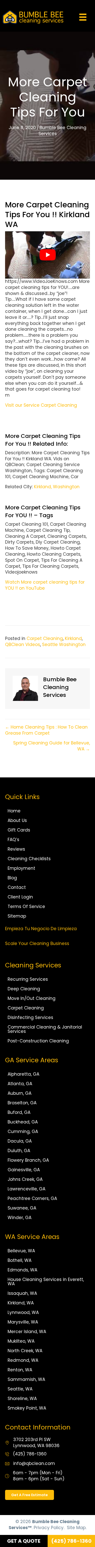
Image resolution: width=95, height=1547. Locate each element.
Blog (12, 878)
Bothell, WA (19, 1260)
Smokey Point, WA (27, 1408)
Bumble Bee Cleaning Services (63, 131)
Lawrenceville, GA (26, 1189)
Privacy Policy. (49, 1528)
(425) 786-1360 (30, 1454)
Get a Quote (23, 1540)
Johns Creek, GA (25, 1179)
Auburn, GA (19, 1093)
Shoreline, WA (22, 1398)
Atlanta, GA (20, 1084)
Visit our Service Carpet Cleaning (41, 405)
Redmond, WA (23, 1360)
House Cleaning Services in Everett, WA (46, 1281)
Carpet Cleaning (45, 638)
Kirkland (73, 638)
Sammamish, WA (26, 1379)
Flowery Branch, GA (28, 1160)
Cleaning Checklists (29, 859)
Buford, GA (19, 1112)
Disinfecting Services (30, 1017)
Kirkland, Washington (57, 487)
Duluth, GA (19, 1151)
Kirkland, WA (21, 1303)
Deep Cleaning (24, 989)
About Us (17, 820)
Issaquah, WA (22, 1293)
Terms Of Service (26, 906)
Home (14, 811)
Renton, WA (20, 1370)
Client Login (20, 897)
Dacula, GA (20, 1141)
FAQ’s (13, 840)
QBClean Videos (22, 645)
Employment (21, 868)
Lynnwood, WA (23, 1312)
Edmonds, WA (22, 1270)
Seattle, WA (20, 1389)
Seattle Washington (64, 645)
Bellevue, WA (21, 1251)
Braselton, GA (22, 1103)
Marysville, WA (23, 1322)
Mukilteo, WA (21, 1341)
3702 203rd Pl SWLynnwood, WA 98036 (36, 1443)
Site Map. (76, 1528)
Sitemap (17, 916)
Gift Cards (19, 830)
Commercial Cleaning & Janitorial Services (45, 1029)
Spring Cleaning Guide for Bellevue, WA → (51, 746)
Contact (17, 887)
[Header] (83, 17)
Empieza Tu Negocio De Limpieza (41, 929)
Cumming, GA (23, 1131)
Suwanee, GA (22, 1208)
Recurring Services (28, 979)
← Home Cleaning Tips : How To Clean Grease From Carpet (46, 730)
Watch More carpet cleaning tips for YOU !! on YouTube (45, 585)
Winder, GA (19, 1218)
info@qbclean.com (34, 1463)
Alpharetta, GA (23, 1074)
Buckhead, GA (23, 1122)
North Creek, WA (25, 1351)
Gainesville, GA (24, 1170)
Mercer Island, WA (27, 1332)
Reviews (16, 849)
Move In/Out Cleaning (31, 998)
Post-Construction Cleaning (38, 1041)
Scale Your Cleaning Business (37, 943)
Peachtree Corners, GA (32, 1198)
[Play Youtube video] (47, 255)
